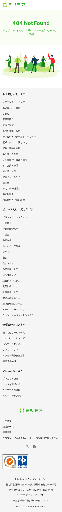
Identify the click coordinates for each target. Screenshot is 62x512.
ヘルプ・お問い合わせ (14, 344)
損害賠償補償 (9, 361)
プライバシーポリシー (36, 479)
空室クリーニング (11, 177)
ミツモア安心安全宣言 (14, 355)
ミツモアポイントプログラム (31, 495)
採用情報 (7, 432)
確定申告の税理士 (11, 188)
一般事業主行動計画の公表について (31, 500)
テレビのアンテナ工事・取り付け (19, 136)
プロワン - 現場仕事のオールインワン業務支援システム (30, 438)
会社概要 (7, 420)
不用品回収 (8, 119)
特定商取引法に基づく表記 (19, 484)
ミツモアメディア (11, 349)
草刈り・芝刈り (10, 153)
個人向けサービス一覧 (14, 332)
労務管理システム (11, 297)
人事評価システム (11, 292)
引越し (6, 113)
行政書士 (7, 223)
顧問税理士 (8, 194)
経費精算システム (11, 280)
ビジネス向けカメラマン (15, 217)
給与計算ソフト (10, 274)
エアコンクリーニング (14, 102)
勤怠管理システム (11, 269)
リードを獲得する (11, 384)
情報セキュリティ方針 (20, 489)
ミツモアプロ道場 (11, 390)
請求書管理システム (13, 303)
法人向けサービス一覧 (14, 338)
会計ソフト (8, 263)
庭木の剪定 (8, 125)
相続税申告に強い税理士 (15, 200)
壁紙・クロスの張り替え (15, 142)
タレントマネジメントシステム (18, 315)
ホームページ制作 (11, 246)
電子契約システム (11, 286)
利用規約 (19, 479)
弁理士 (6, 234)
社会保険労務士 (10, 228)
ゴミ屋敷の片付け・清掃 (15, 159)
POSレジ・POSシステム (15, 309)
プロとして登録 (10, 378)
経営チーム (8, 426)
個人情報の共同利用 (43, 489)
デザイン (7, 251)
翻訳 (5, 257)
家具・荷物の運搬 (11, 148)
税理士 (6, 182)
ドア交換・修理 (10, 165)
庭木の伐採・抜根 (11, 130)
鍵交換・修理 (9, 171)
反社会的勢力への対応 (45, 484)
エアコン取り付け (11, 107)
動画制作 (7, 240)
